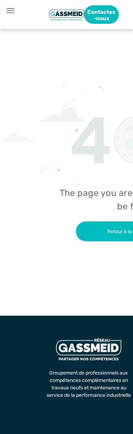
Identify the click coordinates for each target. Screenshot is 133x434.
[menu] (11, 11)
